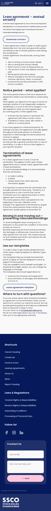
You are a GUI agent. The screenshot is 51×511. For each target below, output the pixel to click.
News (7, 379)
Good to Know (11, 363)
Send (27, 478)
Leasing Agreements (15, 368)
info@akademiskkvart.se (31, 310)
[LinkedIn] (21, 432)
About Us (9, 373)
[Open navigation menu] (47, 3)
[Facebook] (6, 432)
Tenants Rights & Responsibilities (20, 400)
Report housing (12, 384)
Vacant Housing (12, 352)
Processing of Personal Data (18, 416)
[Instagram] (14, 432)
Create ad (10, 357)
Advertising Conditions (15, 411)
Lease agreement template (20, 287)
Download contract (16, 39)
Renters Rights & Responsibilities (20, 405)
